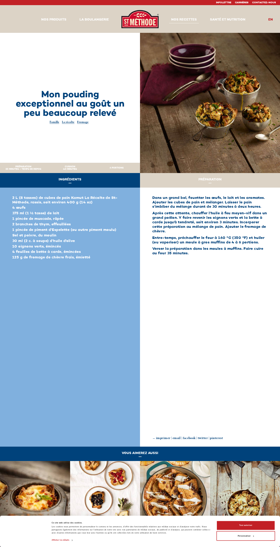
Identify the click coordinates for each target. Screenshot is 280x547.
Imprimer (163, 438)
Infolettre (223, 2)
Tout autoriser (245, 525)
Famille (54, 122)
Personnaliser (244, 536)
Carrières (241, 2)
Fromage (83, 122)
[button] (53, 19)
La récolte (68, 122)
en (270, 19)
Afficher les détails (60, 540)
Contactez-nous (264, 2)
